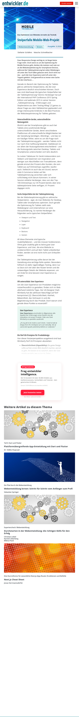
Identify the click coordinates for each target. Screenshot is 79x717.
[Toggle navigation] (15, 3)
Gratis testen (67, 3)
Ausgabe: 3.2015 (55, 46)
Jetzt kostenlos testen (32, 392)
